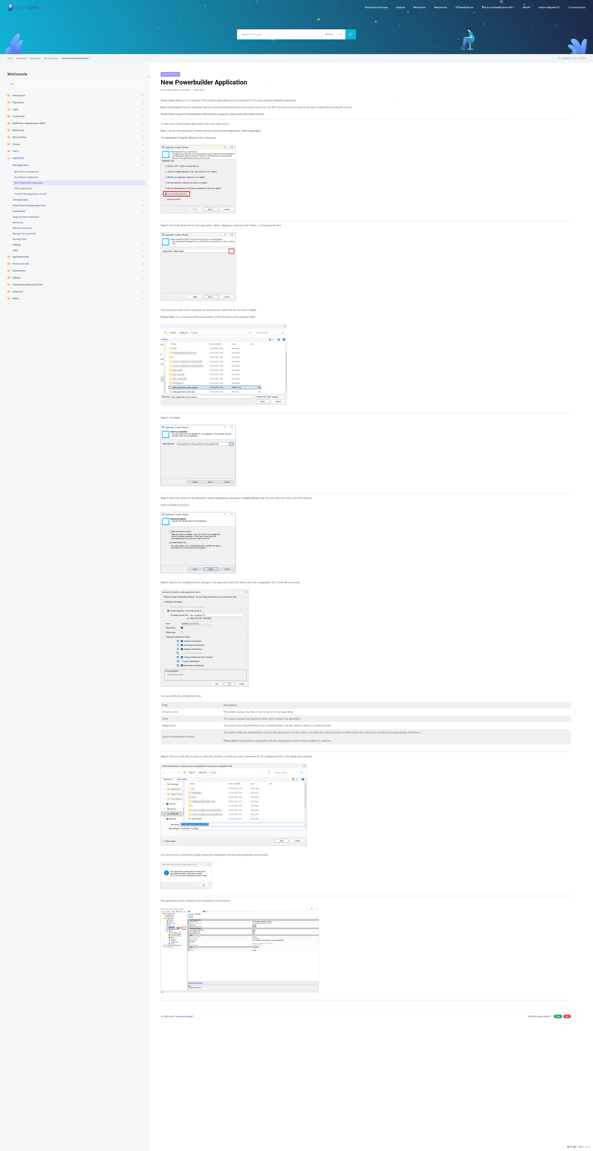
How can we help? (184, 1016)
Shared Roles (19, 137)
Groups (16, 144)
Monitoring (18, 130)
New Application (21, 165)
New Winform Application (26, 171)
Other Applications (23, 188)
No (567, 1016)
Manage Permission (22, 228)
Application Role (21, 257)
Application (18, 158)
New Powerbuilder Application (28, 183)
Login (15, 109)
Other (15, 250)
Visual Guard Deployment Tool (28, 284)
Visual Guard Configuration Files (29, 205)
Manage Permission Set (24, 233)
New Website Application (26, 177)
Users (16, 151)
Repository (18, 102)
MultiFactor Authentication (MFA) (29, 123)
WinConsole (420, 7)
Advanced (18, 291)
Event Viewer (19, 211)
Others (16, 298)
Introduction (19, 95)
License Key (19, 116)
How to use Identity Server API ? (498, 7)
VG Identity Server (465, 7)
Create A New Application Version (30, 194)
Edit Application (20, 200)
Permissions (19, 270)
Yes (558, 1016)
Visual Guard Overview (376, 7)
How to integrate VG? (549, 7)
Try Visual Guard (576, 7)
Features (400, 7)
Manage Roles (20, 239)
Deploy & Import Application (26, 217)
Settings (17, 245)
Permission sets (21, 264)
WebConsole (440, 7)
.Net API (526, 7)
